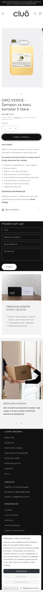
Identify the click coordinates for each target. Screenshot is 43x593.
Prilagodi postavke (21, 582)
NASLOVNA (9, 438)
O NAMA (8, 510)
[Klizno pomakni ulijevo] (16, 93)
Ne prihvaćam (22, 576)
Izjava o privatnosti (11, 589)
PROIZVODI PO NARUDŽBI (16, 453)
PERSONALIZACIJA (13, 463)
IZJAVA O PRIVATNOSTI (15, 531)
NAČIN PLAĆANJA (12, 525)
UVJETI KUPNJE (11, 515)
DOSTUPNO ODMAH (13, 448)
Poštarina (17, 117)
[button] (2, 13)
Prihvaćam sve (21, 571)
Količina (5, 123)
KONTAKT (9, 469)
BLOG (7, 474)
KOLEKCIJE (9, 443)
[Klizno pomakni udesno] (26, 93)
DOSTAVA (9, 520)
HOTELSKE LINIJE (12, 458)
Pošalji (9, 267)
